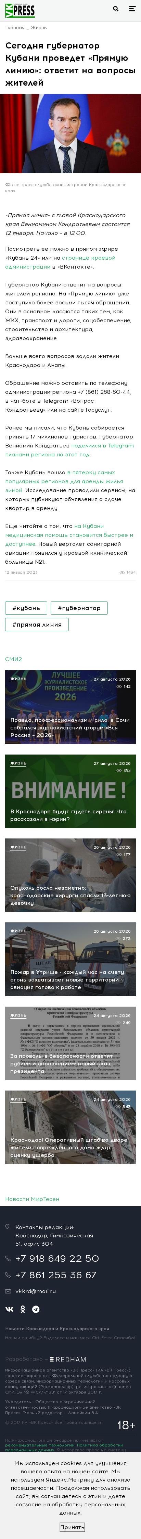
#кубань (26, 608)
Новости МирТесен (32, 1199)
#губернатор (79, 608)
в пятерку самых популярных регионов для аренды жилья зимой (64, 481)
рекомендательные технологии (40, 1445)
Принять (72, 1527)
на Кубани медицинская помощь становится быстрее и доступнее (69, 535)
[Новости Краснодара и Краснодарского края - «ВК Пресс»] (20, 10)
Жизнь (39, 28)
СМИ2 (13, 659)
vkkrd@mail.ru (35, 1291)
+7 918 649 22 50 (57, 1258)
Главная (15, 28)
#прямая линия (37, 624)
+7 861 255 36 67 (56, 1275)
